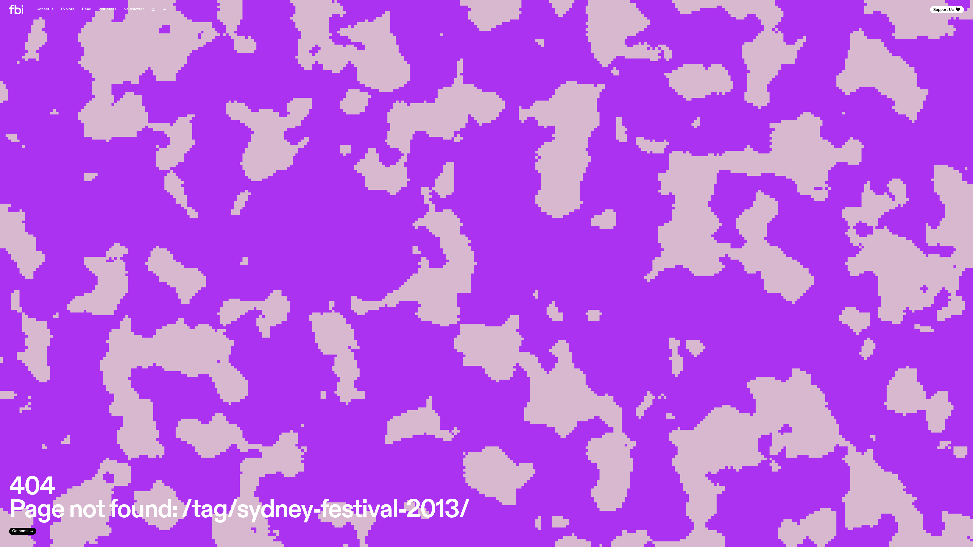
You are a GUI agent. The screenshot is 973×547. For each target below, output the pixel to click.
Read (86, 9)
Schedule (45, 9)
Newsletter (133, 9)
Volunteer (107, 9)
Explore (68, 9)
